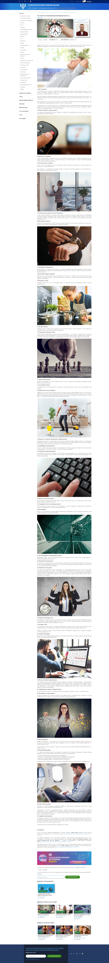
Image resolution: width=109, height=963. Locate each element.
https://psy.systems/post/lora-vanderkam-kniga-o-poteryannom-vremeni (56, 841)
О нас (20, 115)
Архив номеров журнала (26, 100)
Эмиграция (23, 82)
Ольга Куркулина (43, 938)
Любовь (22, 36)
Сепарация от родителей (26, 60)
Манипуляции (23, 34)
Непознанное (23, 69)
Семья (22, 58)
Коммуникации (24, 31)
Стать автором (23, 111)
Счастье (22, 22)
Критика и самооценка (43, 914)
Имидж (22, 47)
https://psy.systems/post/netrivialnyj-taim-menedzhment (67, 847)
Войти (72, 1)
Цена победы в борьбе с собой (63, 914)
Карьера (22, 27)
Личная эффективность (26, 29)
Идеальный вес (24, 45)
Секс (21, 38)
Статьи (21, 13)
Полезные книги (24, 65)
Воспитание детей (25, 62)
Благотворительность (26, 84)
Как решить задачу (25, 16)
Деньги (22, 52)
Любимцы (22, 72)
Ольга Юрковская (61, 916)
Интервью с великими (26, 20)
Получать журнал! (72, 877)
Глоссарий (22, 118)
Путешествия (23, 80)
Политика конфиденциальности (32, 959)
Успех (21, 25)
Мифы (21, 89)
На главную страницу (41, 12)
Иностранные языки (25, 78)
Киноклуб (22, 67)
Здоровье (22, 41)
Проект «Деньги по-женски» (25, 55)
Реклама (21, 104)
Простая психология (25, 18)
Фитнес (22, 43)
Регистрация (78, 1)
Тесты (21, 96)
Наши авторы (23, 107)
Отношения (23, 50)
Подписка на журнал (25, 93)
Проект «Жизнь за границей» (24, 74)
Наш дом (22, 87)
